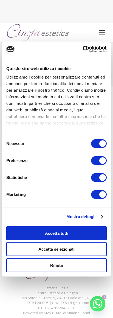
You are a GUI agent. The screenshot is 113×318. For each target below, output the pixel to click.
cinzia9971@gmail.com (70, 302)
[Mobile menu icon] (102, 32)
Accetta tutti (56, 233)
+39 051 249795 (36, 302)
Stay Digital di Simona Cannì (67, 312)
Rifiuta (56, 265)
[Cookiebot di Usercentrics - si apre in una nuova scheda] (83, 49)
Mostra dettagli (81, 216)
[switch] (99, 160)
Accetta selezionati (56, 249)
